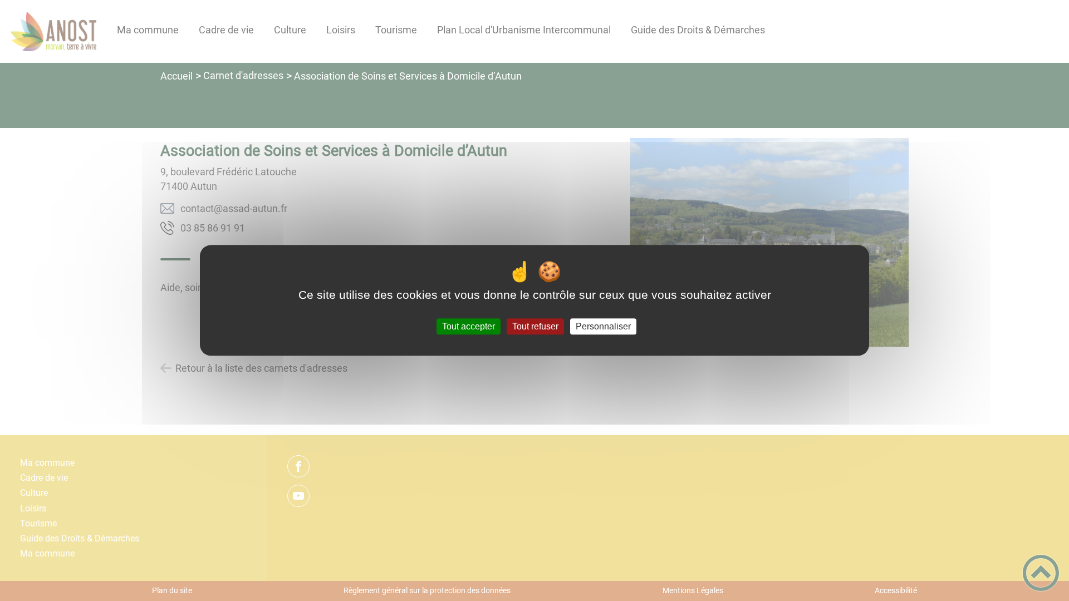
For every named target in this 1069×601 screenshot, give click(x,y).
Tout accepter (468, 326)
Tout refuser (535, 326)
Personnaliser (603, 326)
